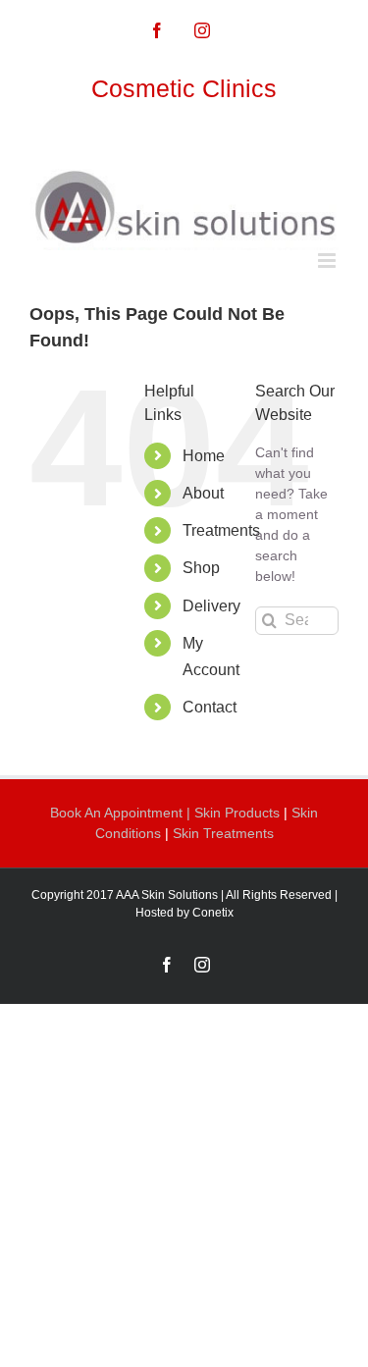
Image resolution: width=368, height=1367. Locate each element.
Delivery (211, 606)
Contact (210, 707)
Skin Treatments (223, 833)
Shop (201, 567)
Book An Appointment (118, 812)
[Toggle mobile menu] (328, 260)
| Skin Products (233, 812)
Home (204, 455)
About (203, 493)
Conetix (213, 913)
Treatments (221, 530)
